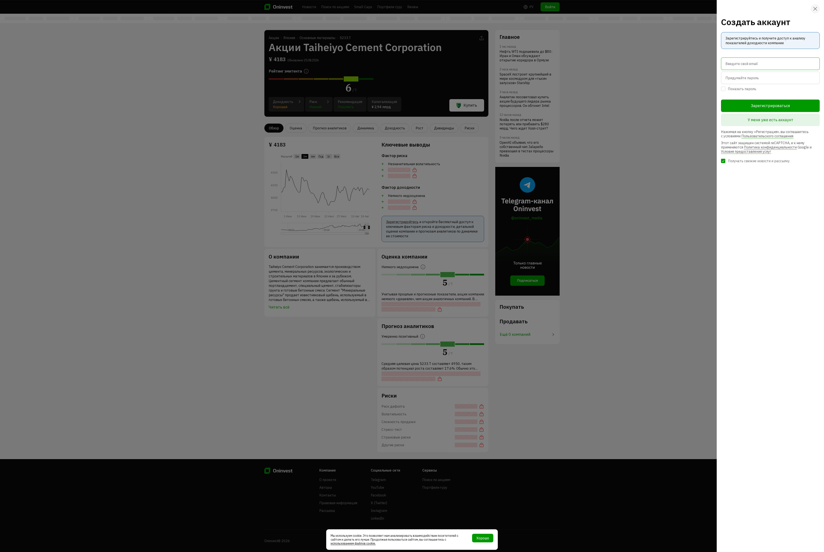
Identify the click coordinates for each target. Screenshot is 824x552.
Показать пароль (742, 89)
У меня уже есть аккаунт (770, 119)
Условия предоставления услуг (746, 151)
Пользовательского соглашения (767, 136)
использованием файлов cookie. (353, 543)
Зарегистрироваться (770, 105)
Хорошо (482, 538)
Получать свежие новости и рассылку (759, 161)
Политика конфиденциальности (770, 147)
